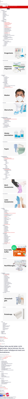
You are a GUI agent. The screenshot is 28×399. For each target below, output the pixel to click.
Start (0, 343)
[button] (1, 14)
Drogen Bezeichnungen (4, 362)
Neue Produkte (3, 366)
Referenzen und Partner (4, 380)
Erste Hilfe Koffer (3, 364)
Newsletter (2, 375)
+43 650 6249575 (4, 358)
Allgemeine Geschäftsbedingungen (6, 382)
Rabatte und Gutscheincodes (5, 376)
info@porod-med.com (3, 337)
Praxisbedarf (3, 367)
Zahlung (2, 374)
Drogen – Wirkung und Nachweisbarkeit (6, 363)
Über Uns (2, 379)
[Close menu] (0, 0)
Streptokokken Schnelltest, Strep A (6, 368)
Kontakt (2, 11)
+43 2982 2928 (6, 338)
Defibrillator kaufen (4, 361)
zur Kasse (2, 12)
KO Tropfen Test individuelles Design (6, 365)
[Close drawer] (0, 2)
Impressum (3, 381)
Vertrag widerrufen (4, 383)
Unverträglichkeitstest (4, 369)
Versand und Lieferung (4, 373)
